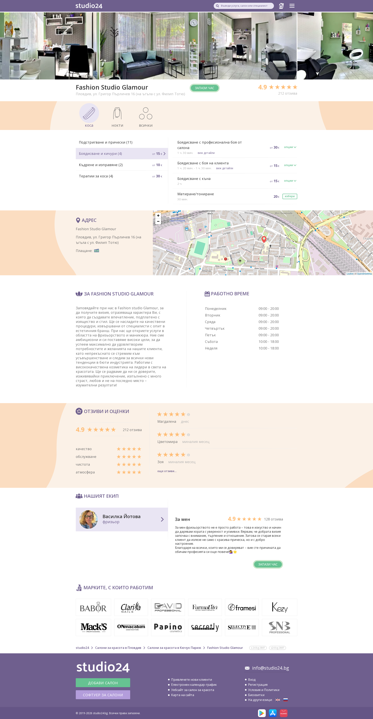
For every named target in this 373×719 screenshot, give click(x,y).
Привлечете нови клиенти (191, 679)
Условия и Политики (263, 690)
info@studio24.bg (270, 668)
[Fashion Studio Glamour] (277, 699)
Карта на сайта (182, 695)
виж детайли (206, 153)
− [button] (158, 221)
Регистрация (258, 684)
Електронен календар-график (194, 684)
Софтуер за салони (103, 695)
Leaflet (350, 273)
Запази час (204, 88)
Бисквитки (256, 695)
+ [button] (158, 215)
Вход (252, 679)
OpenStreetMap (364, 273)
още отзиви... (167, 471)
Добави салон (103, 683)
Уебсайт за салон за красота (192, 690)
